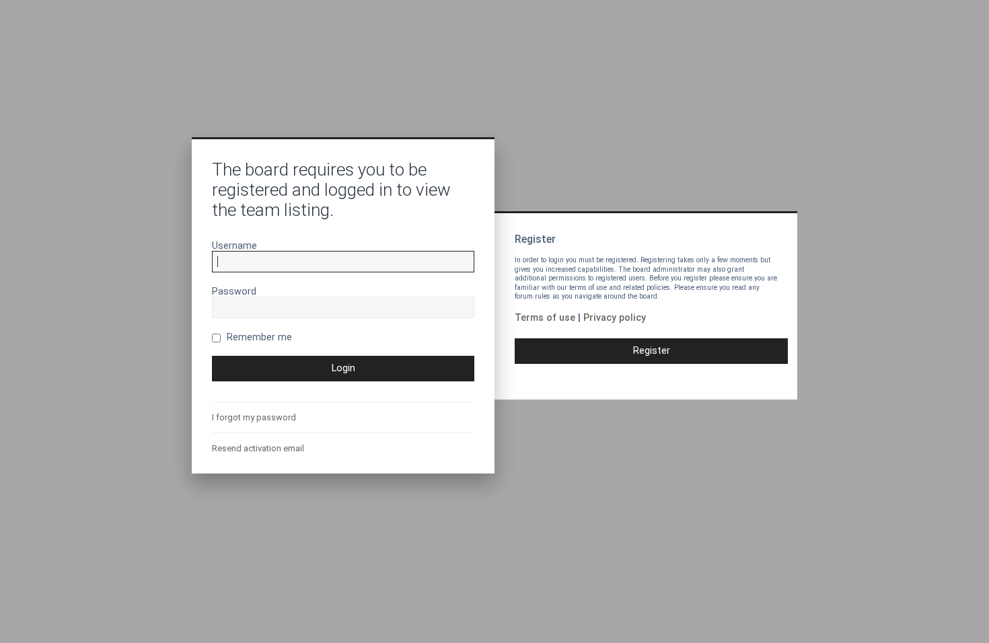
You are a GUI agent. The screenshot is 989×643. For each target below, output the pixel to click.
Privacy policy (614, 317)
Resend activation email (258, 448)
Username (234, 245)
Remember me (258, 337)
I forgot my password (254, 417)
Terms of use (545, 317)
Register (651, 350)
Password (234, 291)
